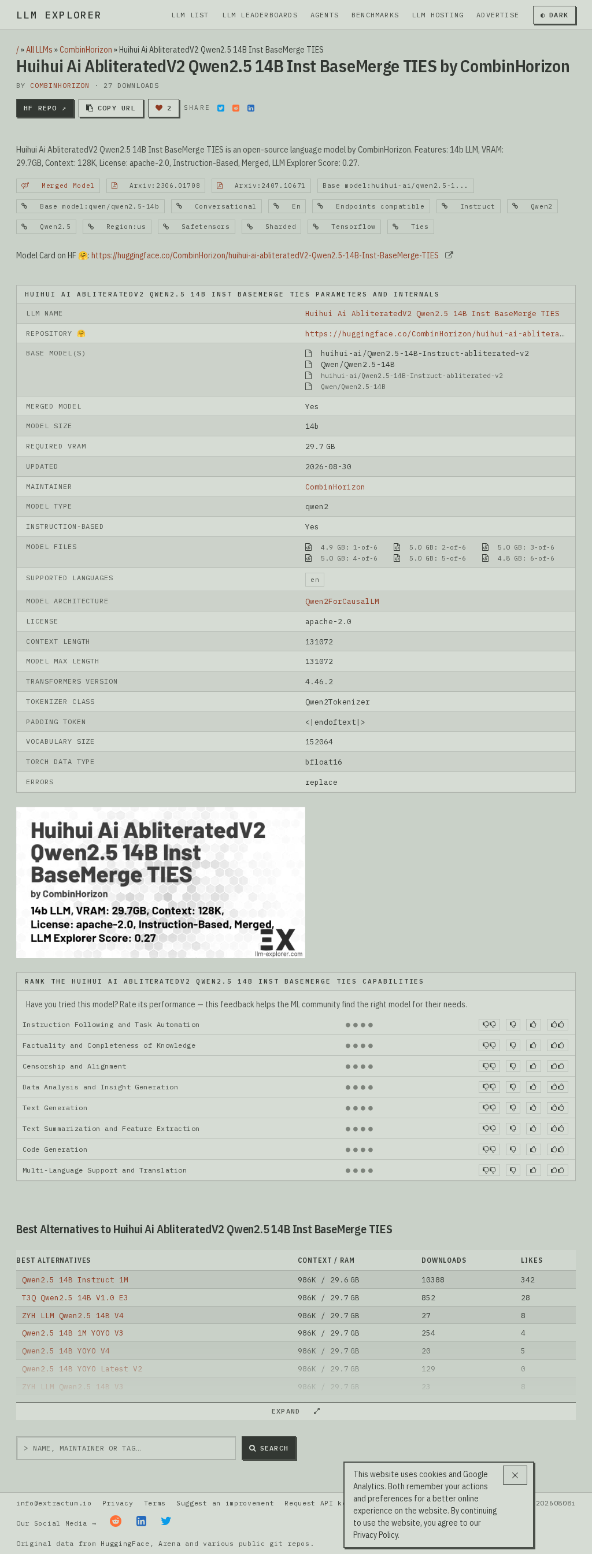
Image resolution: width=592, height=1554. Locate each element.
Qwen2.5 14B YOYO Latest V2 (82, 1368)
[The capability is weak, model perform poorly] (489, 1024)
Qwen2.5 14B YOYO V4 (66, 1350)
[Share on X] (221, 108)
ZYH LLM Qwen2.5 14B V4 (73, 1315)
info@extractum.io (54, 1503)
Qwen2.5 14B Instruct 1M (75, 1279)
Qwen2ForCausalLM (342, 601)
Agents (324, 14)
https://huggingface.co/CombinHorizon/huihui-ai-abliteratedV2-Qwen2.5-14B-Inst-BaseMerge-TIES (265, 255)
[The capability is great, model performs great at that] (557, 1024)
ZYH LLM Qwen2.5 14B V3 (73, 1386)
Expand (291, 1411)
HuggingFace (125, 1543)
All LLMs (39, 49)
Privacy (118, 1503)
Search (274, 1448)
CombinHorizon (86, 49)
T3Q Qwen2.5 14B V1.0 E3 (75, 1297)
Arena (169, 1543)
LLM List (190, 14)
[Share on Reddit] (236, 108)
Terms (155, 1503)
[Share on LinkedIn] (251, 108)
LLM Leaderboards (260, 14)
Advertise (497, 14)
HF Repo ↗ (45, 107)
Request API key (317, 1503)
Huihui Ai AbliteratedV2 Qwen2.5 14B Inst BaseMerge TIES (432, 313)
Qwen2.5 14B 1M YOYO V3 (73, 1332)
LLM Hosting (438, 14)
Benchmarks (375, 14)
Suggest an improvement (225, 1503)
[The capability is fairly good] (533, 1024)
